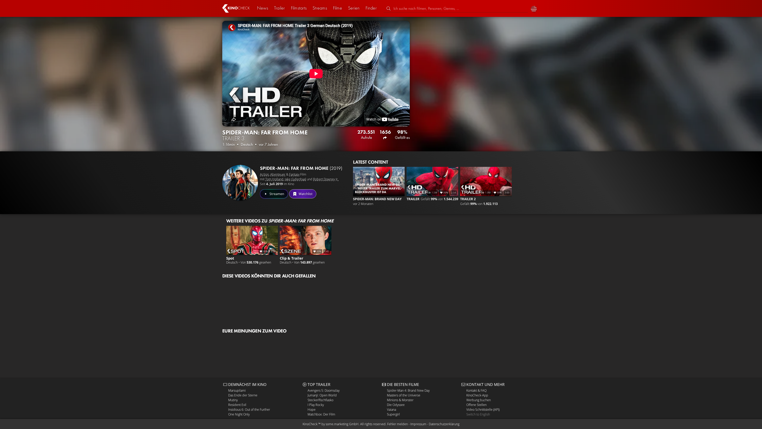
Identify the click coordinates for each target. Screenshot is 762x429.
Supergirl (393, 414)
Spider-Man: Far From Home (301, 168)
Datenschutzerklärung (444, 424)
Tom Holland (274, 179)
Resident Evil (237, 405)
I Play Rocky (316, 405)
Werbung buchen (478, 400)
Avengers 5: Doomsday (324, 390)
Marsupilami (237, 390)
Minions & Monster (400, 400)
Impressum (418, 424)
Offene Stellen (476, 405)
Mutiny (233, 400)
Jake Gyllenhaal (295, 179)
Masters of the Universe (403, 395)
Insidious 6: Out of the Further (249, 410)
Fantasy (294, 174)
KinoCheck (310, 424)
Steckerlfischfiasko (320, 400)
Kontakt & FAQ (476, 390)
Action (264, 174)
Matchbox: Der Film (321, 414)
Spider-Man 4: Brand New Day (408, 390)
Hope (312, 410)
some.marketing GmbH (342, 424)
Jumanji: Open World (322, 395)
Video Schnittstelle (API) (482, 410)
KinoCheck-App (477, 395)
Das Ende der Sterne (242, 395)
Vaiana (391, 410)
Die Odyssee (396, 405)
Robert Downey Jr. (326, 179)
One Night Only (239, 414)
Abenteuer (277, 174)
